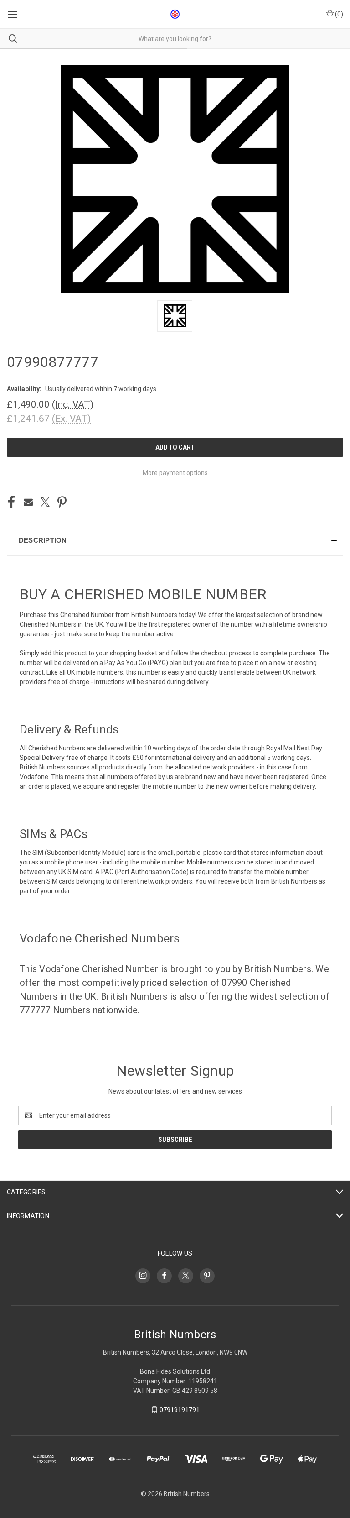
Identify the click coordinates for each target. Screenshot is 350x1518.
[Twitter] (45, 502)
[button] (175, 540)
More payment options (175, 472)
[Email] (28, 502)
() (338, 14)
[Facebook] (11, 502)
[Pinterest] (62, 502)
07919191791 (180, 1410)
